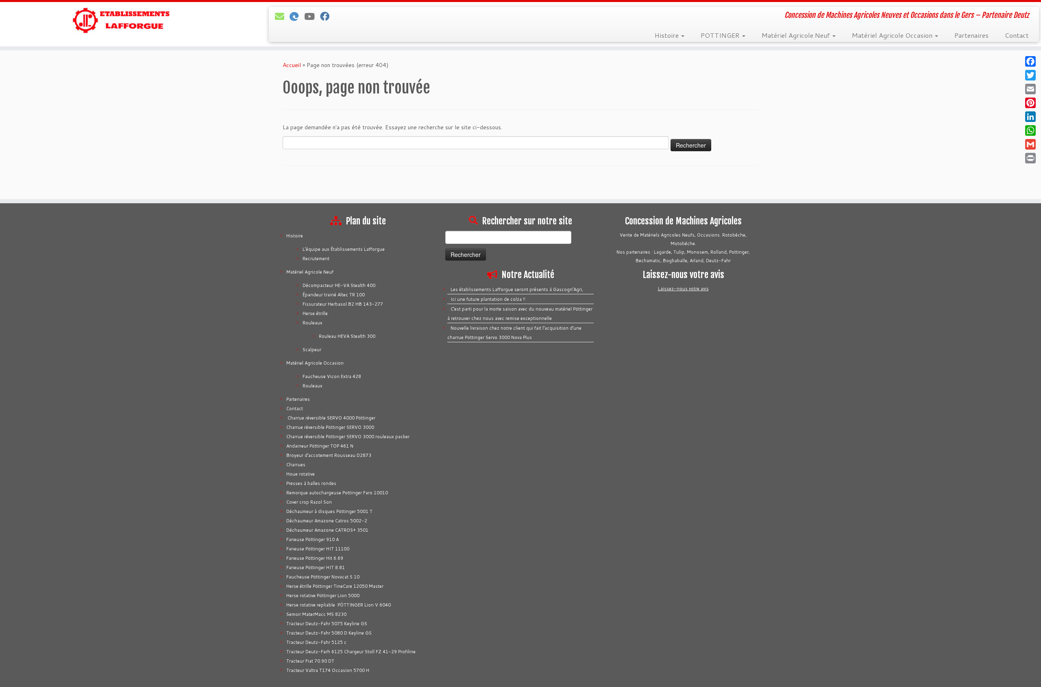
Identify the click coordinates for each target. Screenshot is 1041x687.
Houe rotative (300, 474)
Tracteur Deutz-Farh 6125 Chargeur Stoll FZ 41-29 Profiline (351, 651)
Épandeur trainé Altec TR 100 (334, 294)
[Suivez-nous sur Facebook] (327, 16)
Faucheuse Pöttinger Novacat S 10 (322, 577)
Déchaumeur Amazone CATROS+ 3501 (327, 530)
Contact (1017, 35)
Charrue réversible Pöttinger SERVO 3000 (330, 427)
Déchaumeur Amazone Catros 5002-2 (326, 520)
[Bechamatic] (297, 16)
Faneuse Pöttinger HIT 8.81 (315, 567)
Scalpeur (312, 349)
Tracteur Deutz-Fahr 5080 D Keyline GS (329, 633)
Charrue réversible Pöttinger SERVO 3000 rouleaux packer (347, 436)
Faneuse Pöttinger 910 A (312, 539)
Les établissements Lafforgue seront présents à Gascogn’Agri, (517, 289)
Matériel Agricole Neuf (797, 35)
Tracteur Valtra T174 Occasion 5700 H (327, 670)
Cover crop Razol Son (309, 502)
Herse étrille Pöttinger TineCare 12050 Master (334, 586)
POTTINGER (721, 35)
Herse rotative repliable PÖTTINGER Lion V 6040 (338, 605)
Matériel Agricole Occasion (893, 35)
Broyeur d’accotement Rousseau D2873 (328, 455)
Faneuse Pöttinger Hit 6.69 (314, 558)
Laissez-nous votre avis (683, 288)
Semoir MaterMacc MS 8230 (316, 614)
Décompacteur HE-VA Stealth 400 (339, 285)
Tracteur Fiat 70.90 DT (310, 661)
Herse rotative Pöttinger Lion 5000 (322, 595)
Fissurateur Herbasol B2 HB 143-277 (343, 304)
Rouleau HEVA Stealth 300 (347, 336)
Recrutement (316, 258)
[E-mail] (282, 16)
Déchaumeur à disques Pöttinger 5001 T (329, 511)
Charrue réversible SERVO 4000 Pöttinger (330, 418)
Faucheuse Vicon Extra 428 (332, 376)
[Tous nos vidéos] (312, 16)
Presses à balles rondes (311, 483)
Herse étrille (315, 313)
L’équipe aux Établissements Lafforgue (344, 249)
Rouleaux (312, 323)
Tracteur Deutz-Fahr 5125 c (316, 642)
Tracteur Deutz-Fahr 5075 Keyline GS (326, 623)
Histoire (667, 35)
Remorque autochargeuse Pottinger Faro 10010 (337, 492)
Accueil (292, 65)
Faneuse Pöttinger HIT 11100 (317, 549)
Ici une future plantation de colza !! (488, 299)
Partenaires (971, 35)
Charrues (295, 464)
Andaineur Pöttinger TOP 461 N (319, 446)
